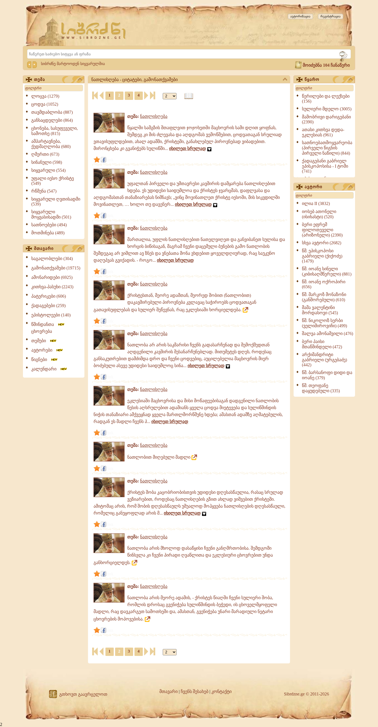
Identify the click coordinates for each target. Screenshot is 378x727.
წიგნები (40, 359)
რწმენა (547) (43, 191)
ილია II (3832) (316, 203)
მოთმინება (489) (47, 232)
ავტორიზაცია (300, 16)
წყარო (312, 79)
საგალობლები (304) (52, 258)
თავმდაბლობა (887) (52, 112)
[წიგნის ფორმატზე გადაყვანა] (188, 96)
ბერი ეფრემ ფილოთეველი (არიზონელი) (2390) (322, 229)
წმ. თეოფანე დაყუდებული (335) (321, 388)
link (110, 159)
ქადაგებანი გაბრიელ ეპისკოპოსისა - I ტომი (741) (325, 166)
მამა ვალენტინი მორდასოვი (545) (320, 310)
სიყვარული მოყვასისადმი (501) (51, 214)
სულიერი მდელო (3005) (326, 109)
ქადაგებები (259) (48, 305)
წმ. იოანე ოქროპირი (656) (323, 284)
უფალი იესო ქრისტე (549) (52, 181)
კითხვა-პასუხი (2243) (52, 286)
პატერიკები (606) (48, 296)
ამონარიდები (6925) (52, 277)
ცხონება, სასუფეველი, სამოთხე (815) (54, 131)
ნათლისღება (153, 116)
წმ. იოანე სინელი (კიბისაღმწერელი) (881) (326, 271)
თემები (40, 340)
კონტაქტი (221, 691)
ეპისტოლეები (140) (51, 315)
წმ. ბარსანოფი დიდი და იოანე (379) (327, 375)
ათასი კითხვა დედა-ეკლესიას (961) (323, 132)
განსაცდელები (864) (52, 120)
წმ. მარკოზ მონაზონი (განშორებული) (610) (324, 297)
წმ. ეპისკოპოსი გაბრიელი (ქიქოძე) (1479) (322, 255)
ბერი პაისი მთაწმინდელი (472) (322, 344)
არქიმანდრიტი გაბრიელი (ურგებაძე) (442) (324, 359)
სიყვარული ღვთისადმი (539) (55, 201)
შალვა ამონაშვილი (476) (327, 333)
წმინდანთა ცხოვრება (44, 328)
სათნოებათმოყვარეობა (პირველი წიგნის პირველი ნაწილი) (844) (327, 147)
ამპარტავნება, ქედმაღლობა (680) (51, 144)
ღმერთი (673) (45, 154)
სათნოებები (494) (49, 224)
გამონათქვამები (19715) (55, 268)
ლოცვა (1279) (45, 96)
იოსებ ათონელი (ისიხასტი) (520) (319, 214)
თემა (39, 79)
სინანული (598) (46, 162)
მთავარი (44, 248)
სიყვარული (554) (48, 170)
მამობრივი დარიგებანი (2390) (326, 119)
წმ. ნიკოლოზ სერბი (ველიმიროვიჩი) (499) (324, 323)
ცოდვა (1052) (44, 104)
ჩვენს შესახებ (194, 691)
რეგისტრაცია (330, 16)
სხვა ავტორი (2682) (321, 242)
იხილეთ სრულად (187, 148)
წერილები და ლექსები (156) (325, 98)
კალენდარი (45, 369)
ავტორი (313, 187)
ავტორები (43, 350)
